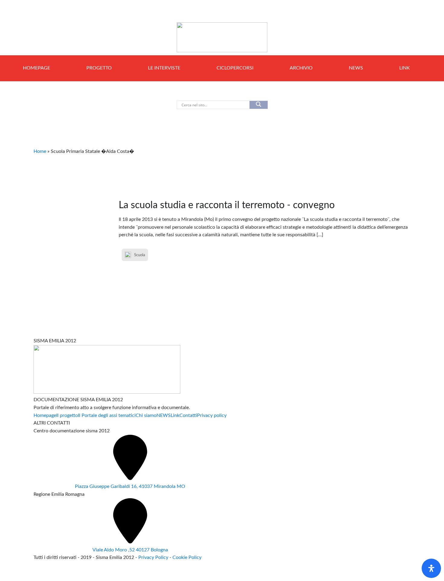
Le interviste (164, 68)
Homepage (36, 68)
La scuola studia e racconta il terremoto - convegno (227, 205)
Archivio (301, 68)
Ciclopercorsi (235, 68)
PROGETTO (99, 68)
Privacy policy (212, 415)
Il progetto (67, 415)
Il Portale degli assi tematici (107, 415)
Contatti (188, 415)
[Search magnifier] (258, 105)
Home (40, 151)
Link (404, 68)
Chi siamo (146, 415)
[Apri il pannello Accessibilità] (431, 568)
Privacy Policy (153, 557)
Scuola (139, 255)
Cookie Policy (186, 557)
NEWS (356, 68)
